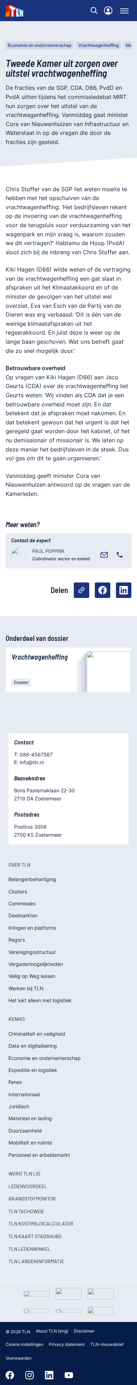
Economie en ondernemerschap (39, 45)
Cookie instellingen (24, 1344)
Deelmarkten (23, 915)
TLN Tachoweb (26, 1211)
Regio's (16, 940)
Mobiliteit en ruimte (30, 1143)
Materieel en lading (30, 1118)
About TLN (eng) (52, 1331)
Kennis (16, 1019)
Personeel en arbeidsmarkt (39, 1155)
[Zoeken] (94, 10)
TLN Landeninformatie (36, 1261)
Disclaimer (84, 1331)
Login (108, 10)
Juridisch (18, 1106)
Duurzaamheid (25, 1131)
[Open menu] (124, 11)
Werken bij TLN (26, 988)
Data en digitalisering (32, 1046)
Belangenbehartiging (32, 879)
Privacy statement (67, 1344)
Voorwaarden (19, 1358)
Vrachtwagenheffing (98, 45)
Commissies (21, 903)
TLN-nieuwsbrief (107, 1344)
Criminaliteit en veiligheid (36, 1034)
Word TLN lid (24, 1174)
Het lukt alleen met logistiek (40, 1000)
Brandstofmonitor (32, 1199)
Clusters (17, 891)
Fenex (15, 1082)
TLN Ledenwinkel (29, 1249)
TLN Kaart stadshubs (34, 1236)
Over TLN (19, 865)
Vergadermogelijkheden (35, 964)
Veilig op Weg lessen (31, 976)
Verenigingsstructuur (32, 952)
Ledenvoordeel (27, 1186)
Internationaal (24, 1094)
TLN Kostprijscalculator (40, 1224)
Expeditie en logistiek (32, 1070)
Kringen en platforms (32, 928)
